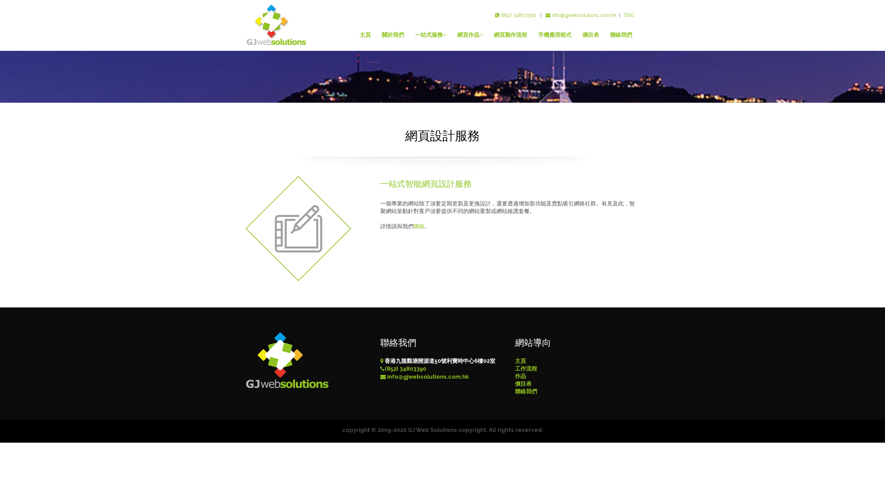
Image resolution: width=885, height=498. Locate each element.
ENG (629, 15)
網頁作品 (468, 34)
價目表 (591, 34)
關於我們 (393, 34)
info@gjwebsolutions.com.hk (584, 15)
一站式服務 (429, 34)
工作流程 (526, 368)
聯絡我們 (621, 34)
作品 (520, 376)
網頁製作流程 (510, 34)
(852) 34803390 (518, 15)
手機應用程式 (554, 34)
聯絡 (419, 226)
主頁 (365, 34)
